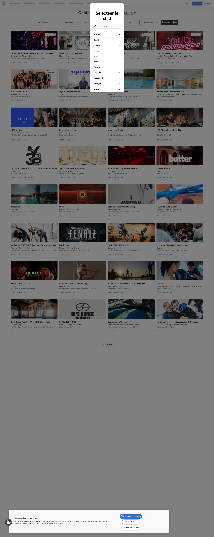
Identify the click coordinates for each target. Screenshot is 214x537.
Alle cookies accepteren (131, 516)
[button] (8, 522)
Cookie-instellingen (131, 527)
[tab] (107, 34)
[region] (89, 521)
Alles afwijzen (130, 522)
